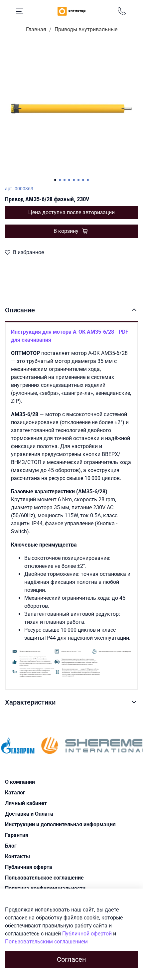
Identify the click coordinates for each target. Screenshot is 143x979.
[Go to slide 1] (55, 180)
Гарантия (16, 835)
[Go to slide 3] (65, 180)
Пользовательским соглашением (46, 941)
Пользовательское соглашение (44, 878)
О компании (20, 782)
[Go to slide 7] (83, 180)
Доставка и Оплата (29, 814)
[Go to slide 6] (78, 180)
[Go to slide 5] (74, 180)
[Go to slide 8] (88, 180)
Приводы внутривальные (86, 29)
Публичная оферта (28, 867)
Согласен (71, 959)
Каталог (15, 792)
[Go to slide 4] (69, 180)
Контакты (17, 856)
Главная (36, 29)
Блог (11, 846)
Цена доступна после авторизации (71, 212)
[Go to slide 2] (60, 180)
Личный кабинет (26, 803)
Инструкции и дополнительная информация (60, 824)
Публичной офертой (87, 933)
